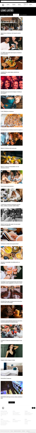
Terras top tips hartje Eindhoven (7, 186)
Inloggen (28, 1)
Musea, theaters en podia (4, 420)
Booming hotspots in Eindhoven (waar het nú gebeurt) (12, 129)
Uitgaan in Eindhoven (16, 413)
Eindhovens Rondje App (4, 413)
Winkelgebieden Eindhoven (29, 413)
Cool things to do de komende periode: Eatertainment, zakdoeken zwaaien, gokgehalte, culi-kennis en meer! (12, 282)
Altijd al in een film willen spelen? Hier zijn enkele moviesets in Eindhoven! (10, 225)
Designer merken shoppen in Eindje (8, 360)
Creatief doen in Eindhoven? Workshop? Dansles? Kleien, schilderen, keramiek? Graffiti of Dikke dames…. (10, 206)
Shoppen (26, 411)
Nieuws (7, 14)
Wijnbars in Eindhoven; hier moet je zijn (8, 148)
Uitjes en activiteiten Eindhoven (5, 421)
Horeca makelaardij (23, 14)
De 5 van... (26, 422)
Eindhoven (28, 431)
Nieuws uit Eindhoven (28, 420)
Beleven (2, 419)
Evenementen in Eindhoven (17, 420)
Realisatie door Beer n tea (31, 432)
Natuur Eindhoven (3, 424)
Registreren (33, 1)
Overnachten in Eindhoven (6, 378)
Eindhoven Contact (3, 414)
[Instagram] (34, 408)
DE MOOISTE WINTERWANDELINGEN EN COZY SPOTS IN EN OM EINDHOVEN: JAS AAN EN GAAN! (11, 321)
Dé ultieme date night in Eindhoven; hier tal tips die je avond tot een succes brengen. (11, 302)
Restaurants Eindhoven (16, 412)
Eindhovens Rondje (4, 411)
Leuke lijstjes (16, 14)
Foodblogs (26, 421)
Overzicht (2, 14)
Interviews (26, 423)
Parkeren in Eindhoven (28, 414)
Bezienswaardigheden (4, 423)
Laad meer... (12, 402)
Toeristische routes (4, 422)
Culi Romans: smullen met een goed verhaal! (9, 243)
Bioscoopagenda (15, 421)
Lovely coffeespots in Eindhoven (7, 111)
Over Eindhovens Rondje (4, 412)
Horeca (14, 411)
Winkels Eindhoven (27, 412)
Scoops (11, 14)
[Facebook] (32, 408)
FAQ (1, 415)
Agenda (14, 419)
